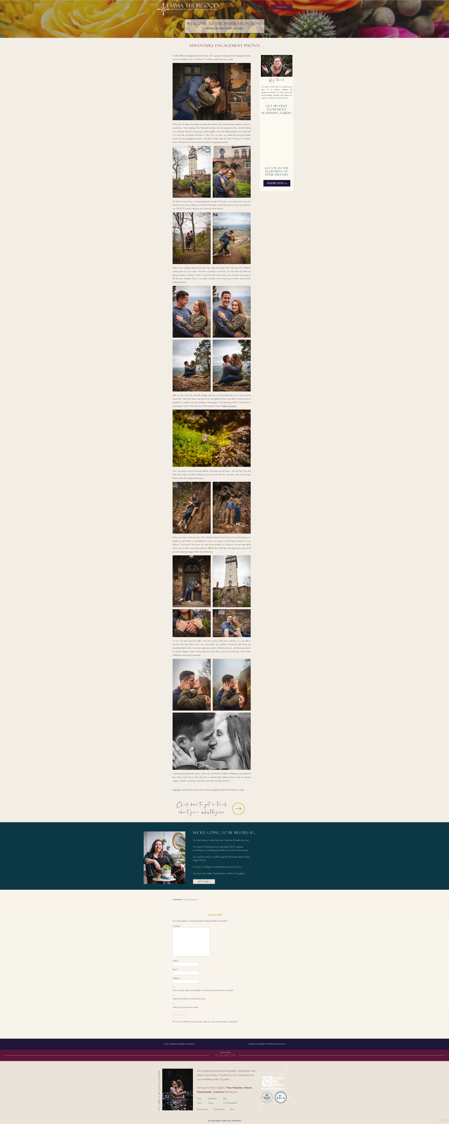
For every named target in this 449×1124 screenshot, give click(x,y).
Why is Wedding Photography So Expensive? (180, 1044)
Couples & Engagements (190, 900)
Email (176, 969)
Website (176, 978)
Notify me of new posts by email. (186, 1007)
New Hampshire (234, 1087)
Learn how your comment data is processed (220, 1021)
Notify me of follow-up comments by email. (189, 998)
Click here (177, 789)
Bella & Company (229, 406)
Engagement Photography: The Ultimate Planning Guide (266, 1044)
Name (176, 960)
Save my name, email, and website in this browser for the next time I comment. (203, 990)
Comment (177, 926)
